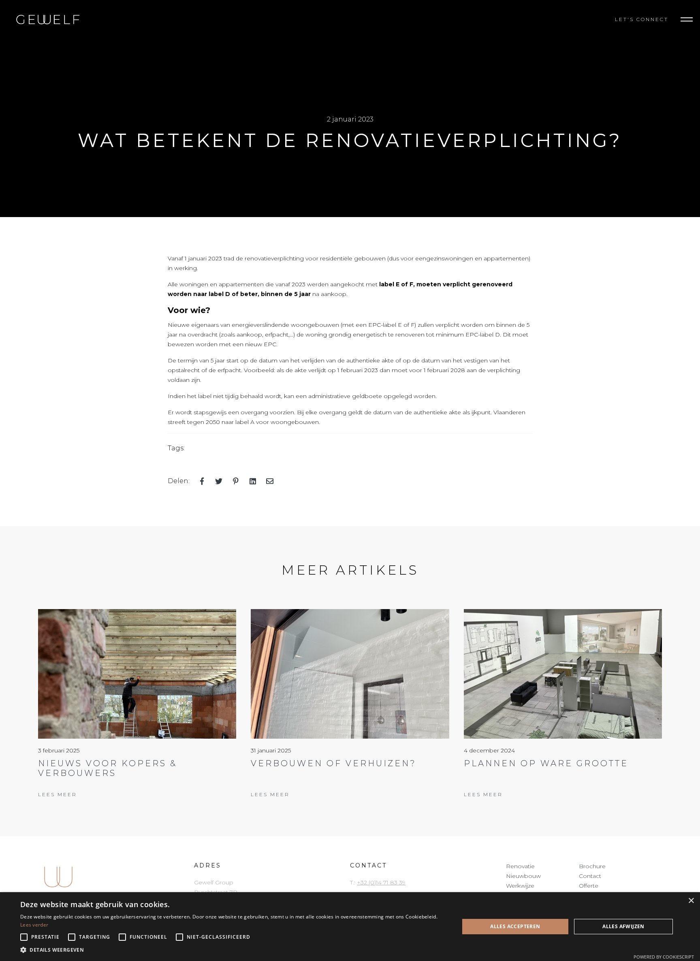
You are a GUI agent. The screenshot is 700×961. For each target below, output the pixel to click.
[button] (686, 19)
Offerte (588, 885)
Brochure (592, 866)
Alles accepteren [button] (515, 926)
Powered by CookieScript (664, 957)
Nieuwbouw (523, 876)
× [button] (691, 901)
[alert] (350, 926)
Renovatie (520, 866)
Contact (590, 876)
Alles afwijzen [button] (623, 926)
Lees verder (34, 924)
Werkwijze (520, 885)
